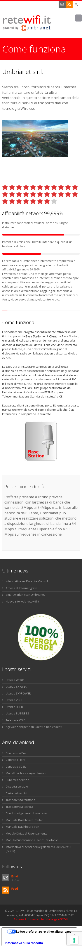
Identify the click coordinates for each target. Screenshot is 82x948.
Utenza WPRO (15, 680)
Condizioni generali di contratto (26, 813)
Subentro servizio (17, 780)
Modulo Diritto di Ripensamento (26, 833)
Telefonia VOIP (15, 720)
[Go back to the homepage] (27, 22)
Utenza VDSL (14, 700)
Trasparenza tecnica (19, 807)
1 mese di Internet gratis (22, 588)
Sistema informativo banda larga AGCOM (41, 919)
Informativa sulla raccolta (24, 943)
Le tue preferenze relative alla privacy (44, 931)
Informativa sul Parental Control (27, 581)
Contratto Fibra (15, 760)
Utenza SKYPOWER (18, 693)
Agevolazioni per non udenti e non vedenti (34, 727)
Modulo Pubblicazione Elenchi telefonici (32, 840)
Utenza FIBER (14, 707)
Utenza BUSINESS (17, 713)
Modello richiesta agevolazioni (26, 773)
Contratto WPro (16, 753)
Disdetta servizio (17, 786)
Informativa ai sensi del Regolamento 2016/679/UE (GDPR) (39, 849)
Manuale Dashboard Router (24, 820)
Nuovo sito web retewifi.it (22, 601)
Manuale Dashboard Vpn (22, 827)
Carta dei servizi (16, 793)
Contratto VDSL (16, 766)
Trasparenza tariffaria (20, 800)
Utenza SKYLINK (16, 687)
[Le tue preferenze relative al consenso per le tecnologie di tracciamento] (74, 940)
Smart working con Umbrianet (25, 595)
